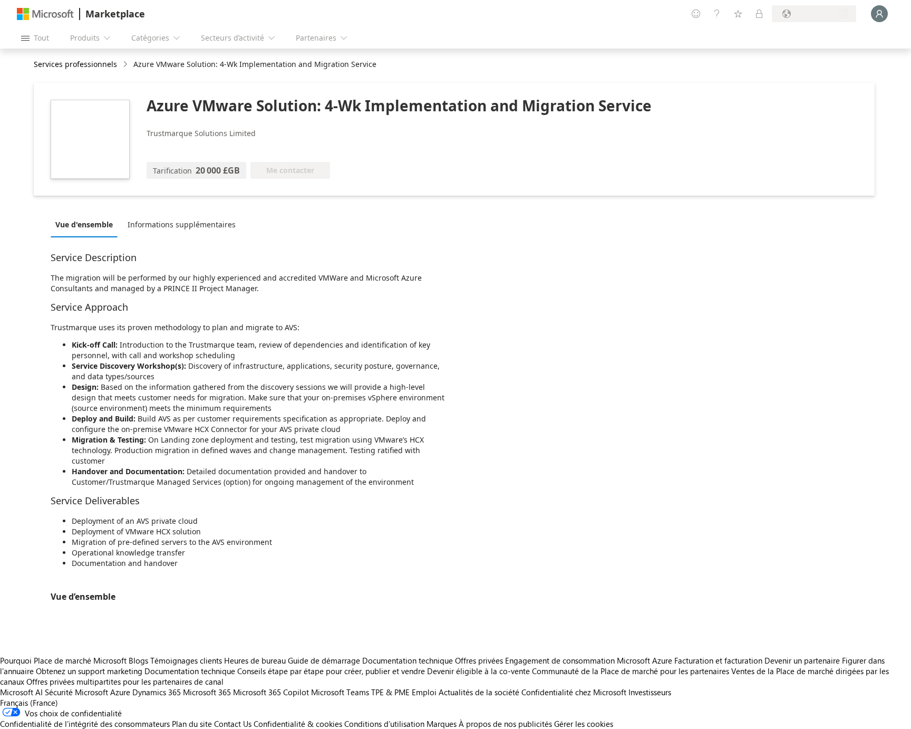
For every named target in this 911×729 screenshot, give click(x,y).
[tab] (87, 224)
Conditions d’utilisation (384, 723)
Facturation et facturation (718, 660)
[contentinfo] (126, 65)
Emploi (424, 692)
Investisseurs (649, 692)
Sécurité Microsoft (76, 692)
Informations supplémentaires (182, 224)
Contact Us (232, 723)
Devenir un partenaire (802, 660)
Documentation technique (407, 660)
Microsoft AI (21, 692)
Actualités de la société (479, 692)
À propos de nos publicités (505, 723)
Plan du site (192, 723)
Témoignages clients (186, 660)
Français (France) (29, 702)
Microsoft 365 (207, 692)
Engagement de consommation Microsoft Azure (589, 660)
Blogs (138, 660)
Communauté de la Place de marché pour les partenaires (630, 671)
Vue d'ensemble (84, 224)
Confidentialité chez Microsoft (573, 692)
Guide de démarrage (324, 660)
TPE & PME (390, 692)
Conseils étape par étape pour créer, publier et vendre (331, 671)
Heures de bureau (255, 660)
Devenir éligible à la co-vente (478, 671)
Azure (120, 692)
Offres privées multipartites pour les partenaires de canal (125, 681)
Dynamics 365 (156, 692)
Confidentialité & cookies (298, 723)
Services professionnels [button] (75, 64)
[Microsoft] (45, 14)
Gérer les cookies (583, 723)
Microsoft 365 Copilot (271, 692)
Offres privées (479, 660)
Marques (442, 723)
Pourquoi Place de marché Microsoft (63, 660)
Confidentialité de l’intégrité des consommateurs (85, 723)
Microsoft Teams (340, 692)
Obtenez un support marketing (89, 671)
